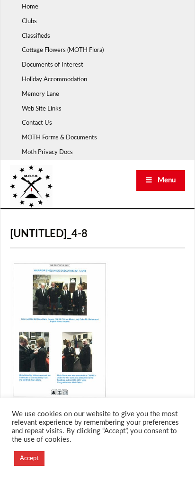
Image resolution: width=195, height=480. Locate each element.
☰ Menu (161, 180)
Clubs (29, 21)
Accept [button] (29, 458)
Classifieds (36, 36)
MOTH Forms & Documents (59, 138)
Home (30, 7)
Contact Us (37, 123)
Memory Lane (40, 94)
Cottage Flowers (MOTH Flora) (63, 50)
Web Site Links (42, 109)
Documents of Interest (52, 65)
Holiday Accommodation (54, 80)
